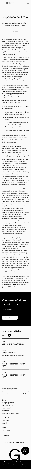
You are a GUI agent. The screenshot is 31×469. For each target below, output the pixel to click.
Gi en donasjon (10, 318)
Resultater (5, 411)
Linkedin (5, 423)
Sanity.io (25, 442)
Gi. (25, 450)
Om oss (4, 400)
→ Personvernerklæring (7, 466)
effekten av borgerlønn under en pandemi (15, 204)
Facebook (5, 418)
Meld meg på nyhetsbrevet (10, 388)
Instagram (5, 420)
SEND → (25, 393)
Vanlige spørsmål (8, 403)
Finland (23, 242)
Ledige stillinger (7, 405)
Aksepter (27, 466)
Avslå (21, 466)
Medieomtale (6, 408)
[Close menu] (28, 3)
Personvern (6, 430)
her (14, 142)
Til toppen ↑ (6, 435)
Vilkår (4, 428)
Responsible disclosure (10, 413)
